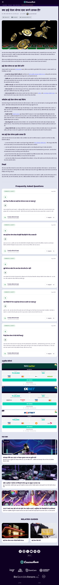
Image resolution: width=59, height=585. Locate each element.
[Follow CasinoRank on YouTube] (31, 551)
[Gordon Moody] (44, 570)
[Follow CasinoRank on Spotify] (35, 551)
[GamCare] (31, 570)
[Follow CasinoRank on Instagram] (24, 551)
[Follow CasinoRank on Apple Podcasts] (38, 551)
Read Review (29, 382)
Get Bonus (29, 380)
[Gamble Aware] (26, 576)
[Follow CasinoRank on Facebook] (20, 551)
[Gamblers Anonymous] (20, 570)
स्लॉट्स (39, 93)
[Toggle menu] (2, 2)
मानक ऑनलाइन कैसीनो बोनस (40, 142)
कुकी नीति (19, 582)
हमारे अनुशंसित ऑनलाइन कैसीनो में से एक (37, 74)
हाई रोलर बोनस (18, 69)
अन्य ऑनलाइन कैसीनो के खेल (49, 93)
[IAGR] (12, 570)
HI (28, 555)
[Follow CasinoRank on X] (27, 551)
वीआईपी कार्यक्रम (16, 114)
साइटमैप (39, 582)
